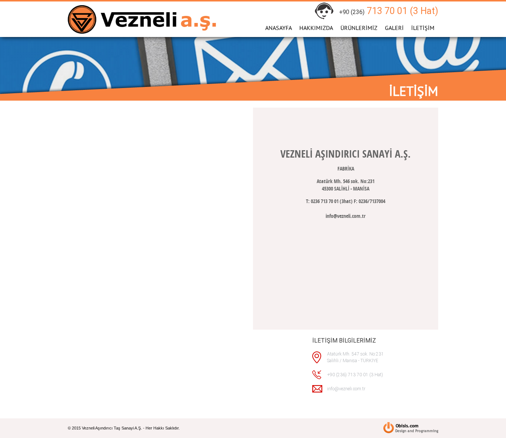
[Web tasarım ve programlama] (410, 428)
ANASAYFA (278, 27)
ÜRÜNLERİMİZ (358, 27)
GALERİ (394, 27)
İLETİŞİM (423, 27)
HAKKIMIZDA (316, 27)
